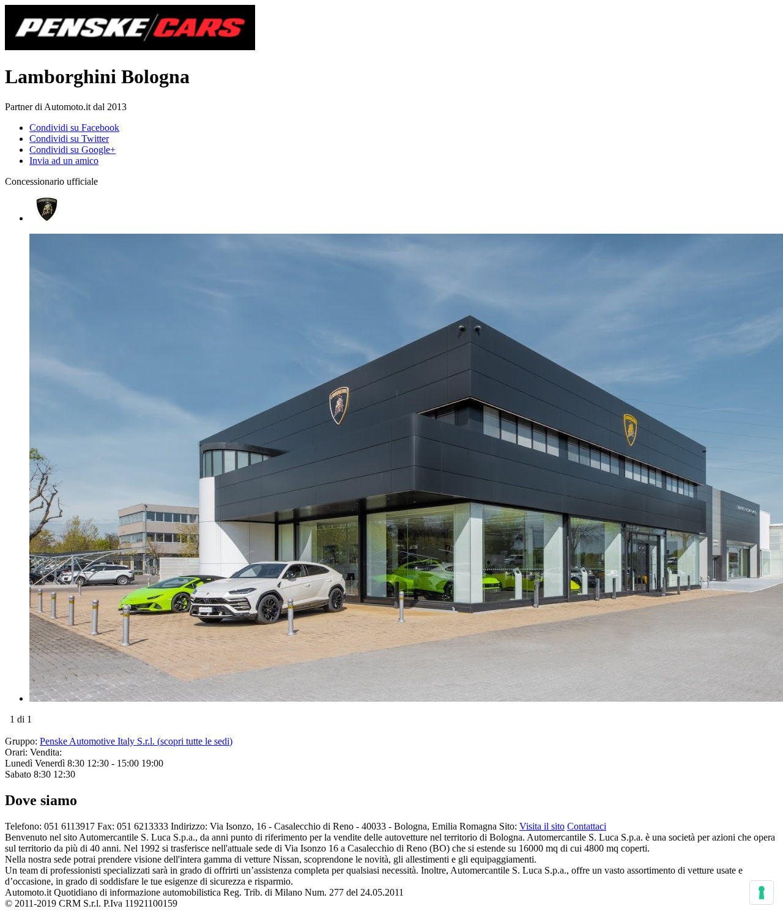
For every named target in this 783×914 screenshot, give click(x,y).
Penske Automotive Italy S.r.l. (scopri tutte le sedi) (136, 741)
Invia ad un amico (63, 160)
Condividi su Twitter (69, 138)
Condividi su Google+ (72, 149)
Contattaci (586, 826)
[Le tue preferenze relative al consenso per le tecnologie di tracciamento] (761, 892)
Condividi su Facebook (74, 127)
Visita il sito (542, 826)
